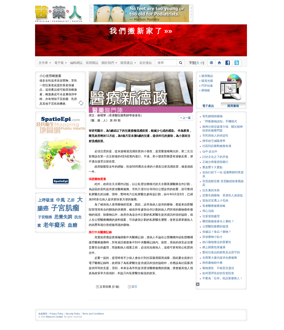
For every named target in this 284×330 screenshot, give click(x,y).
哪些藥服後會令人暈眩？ (218, 221)
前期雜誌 (92, 62)
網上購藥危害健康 (213, 247)
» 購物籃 (204, 90)
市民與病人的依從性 (215, 135)
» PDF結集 (206, 85)
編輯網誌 (76, 62)
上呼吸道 (46, 200)
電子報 (59, 62)
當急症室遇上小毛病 (215, 200)
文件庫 (44, 62)
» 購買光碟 (206, 80)
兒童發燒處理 (211, 216)
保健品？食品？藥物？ (216, 231)
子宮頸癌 (45, 217)
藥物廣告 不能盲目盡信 (218, 268)
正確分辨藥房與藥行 (215, 162)
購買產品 (127, 62)
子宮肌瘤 (65, 208)
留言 (134, 286)
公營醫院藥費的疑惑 (215, 226)
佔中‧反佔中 (209, 151)
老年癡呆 (54, 225)
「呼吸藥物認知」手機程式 (219, 121)
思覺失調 (63, 216)
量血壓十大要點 (212, 167)
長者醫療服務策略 (213, 205)
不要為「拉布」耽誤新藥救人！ (222, 278)
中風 (60, 199)
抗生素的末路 (211, 190)
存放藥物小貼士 (212, 236)
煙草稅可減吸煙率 (213, 141)
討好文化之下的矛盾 (215, 156)
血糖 (72, 225)
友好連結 (145, 62)
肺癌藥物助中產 (212, 262)
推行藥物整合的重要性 (216, 242)
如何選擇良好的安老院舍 (218, 273)
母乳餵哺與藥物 (212, 116)
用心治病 (208, 211)
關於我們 (108, 62)
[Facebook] (227, 62)
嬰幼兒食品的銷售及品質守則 (221, 252)
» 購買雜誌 (206, 76)
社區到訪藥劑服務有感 (216, 146)
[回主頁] (219, 62)
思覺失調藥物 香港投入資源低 (222, 195)
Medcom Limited (54, 316)
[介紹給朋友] (211, 62)
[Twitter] (236, 62)
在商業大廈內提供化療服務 (219, 257)
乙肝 (71, 200)
